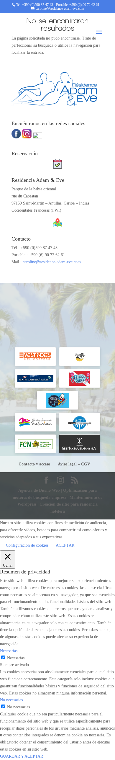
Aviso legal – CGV (74, 464)
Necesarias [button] (8, 651)
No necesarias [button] (11, 700)
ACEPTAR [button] (65, 545)
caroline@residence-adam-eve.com (52, 262)
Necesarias (15, 658)
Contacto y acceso (34, 464)
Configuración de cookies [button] (27, 545)
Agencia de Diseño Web (39, 490)
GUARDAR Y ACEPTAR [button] (21, 756)
